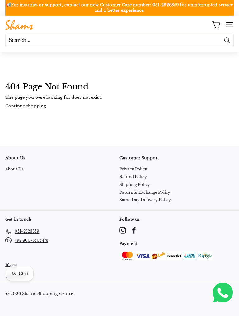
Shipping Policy (135, 184)
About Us (14, 169)
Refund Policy (133, 177)
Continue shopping (25, 106)
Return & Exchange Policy (145, 192)
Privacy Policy (133, 169)
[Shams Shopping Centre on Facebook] (134, 230)
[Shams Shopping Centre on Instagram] (123, 230)
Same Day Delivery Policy (145, 200)
